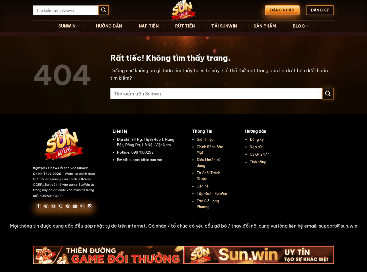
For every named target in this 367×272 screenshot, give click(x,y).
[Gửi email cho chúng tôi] (53, 206)
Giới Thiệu (205, 139)
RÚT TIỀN (185, 26)
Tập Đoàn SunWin (212, 193)
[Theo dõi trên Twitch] (89, 206)
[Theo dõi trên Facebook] (38, 206)
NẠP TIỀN (149, 26)
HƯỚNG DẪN (109, 26)
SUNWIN (67, 26)
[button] (183, 226)
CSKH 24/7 (259, 154)
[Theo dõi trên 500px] (82, 206)
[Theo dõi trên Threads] (45, 206)
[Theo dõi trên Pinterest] (68, 206)
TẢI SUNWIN (224, 26)
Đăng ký (257, 139)
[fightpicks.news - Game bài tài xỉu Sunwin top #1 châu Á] (183, 10)
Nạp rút (256, 147)
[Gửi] (103, 10)
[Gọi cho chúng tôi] (60, 206)
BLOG (299, 26)
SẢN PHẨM (264, 26)
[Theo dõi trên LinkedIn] (75, 206)
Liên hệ (202, 186)
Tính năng (258, 162)
